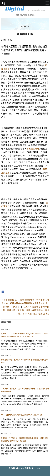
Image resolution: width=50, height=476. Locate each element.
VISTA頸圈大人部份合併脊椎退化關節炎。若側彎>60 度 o (22, 415)
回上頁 (16, 306)
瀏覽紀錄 (31, 15)
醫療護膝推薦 (33, 148)
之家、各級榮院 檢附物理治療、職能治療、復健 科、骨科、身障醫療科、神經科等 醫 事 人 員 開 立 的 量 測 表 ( (26, 310)
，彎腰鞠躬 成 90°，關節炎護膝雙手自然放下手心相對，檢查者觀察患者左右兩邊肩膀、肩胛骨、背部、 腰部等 (25, 303)
